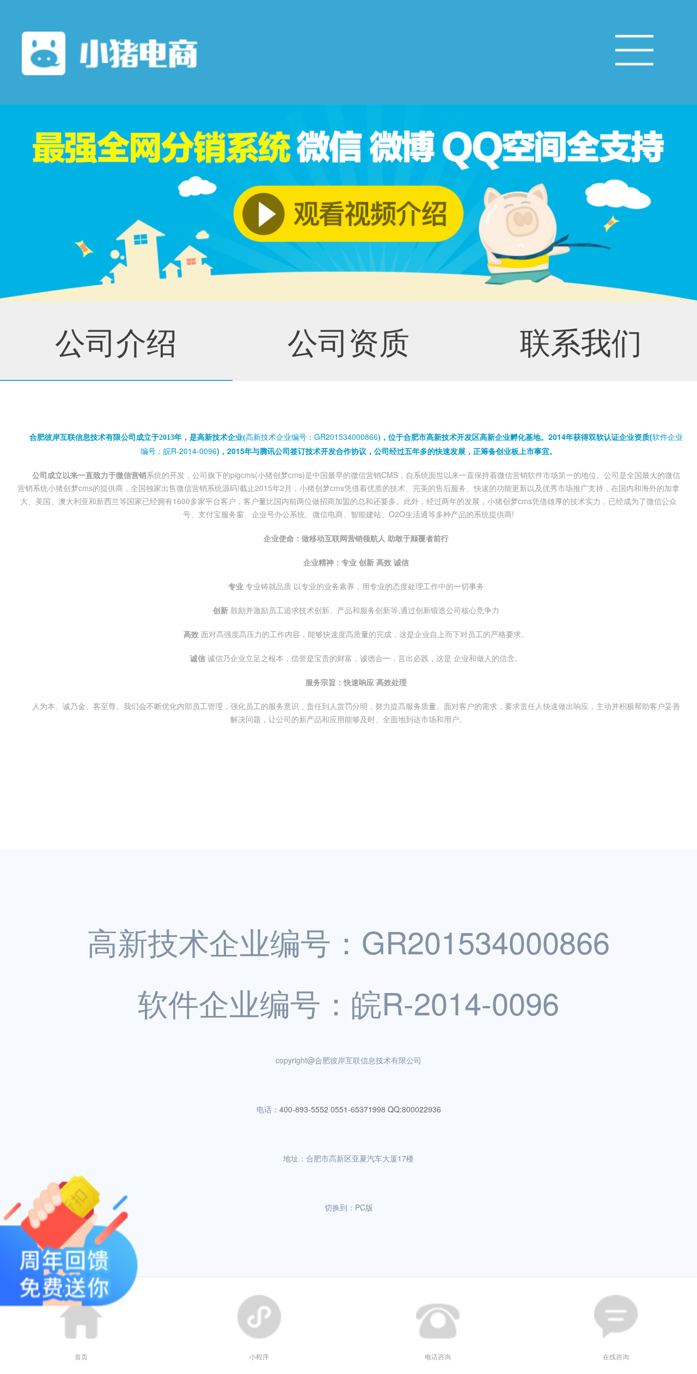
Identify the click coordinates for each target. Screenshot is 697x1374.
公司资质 (348, 340)
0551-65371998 (358, 1109)
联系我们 (581, 340)
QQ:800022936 (414, 1109)
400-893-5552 (303, 1109)
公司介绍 (116, 340)
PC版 (364, 1207)
